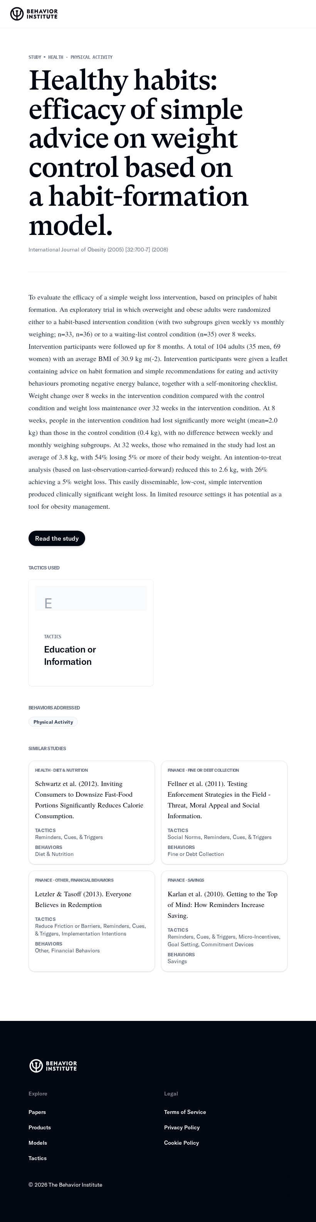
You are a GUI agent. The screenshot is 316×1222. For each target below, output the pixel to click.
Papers (37, 1112)
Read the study (57, 538)
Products (40, 1127)
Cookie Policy (181, 1142)
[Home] (34, 14)
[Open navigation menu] (303, 14)
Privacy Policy (182, 1127)
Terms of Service (185, 1112)
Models (38, 1142)
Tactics (38, 1158)
